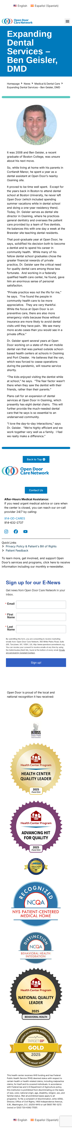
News (27, 83)
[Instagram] (6, 531)
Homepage (13, 83)
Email (11, 603)
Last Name (11, 628)
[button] (67, 21)
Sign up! (36, 662)
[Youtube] (25, 531)
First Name (11, 616)
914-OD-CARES (14, 518)
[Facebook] (15, 531)
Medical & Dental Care (47, 83)
